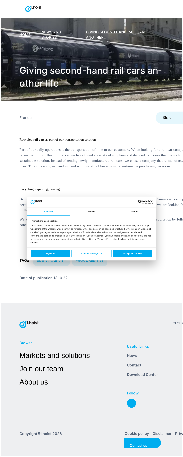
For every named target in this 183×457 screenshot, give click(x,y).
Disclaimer (162, 433)
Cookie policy (137, 433)
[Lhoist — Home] (33, 9)
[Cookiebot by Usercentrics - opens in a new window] (140, 202)
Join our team (41, 369)
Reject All (50, 253)
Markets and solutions (54, 355)
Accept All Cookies (132, 253)
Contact (134, 365)
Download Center (142, 374)
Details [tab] (91, 211)
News (132, 355)
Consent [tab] (48, 211)
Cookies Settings (89, 253)
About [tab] (134, 211)
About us (33, 382)
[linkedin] (131, 403)
